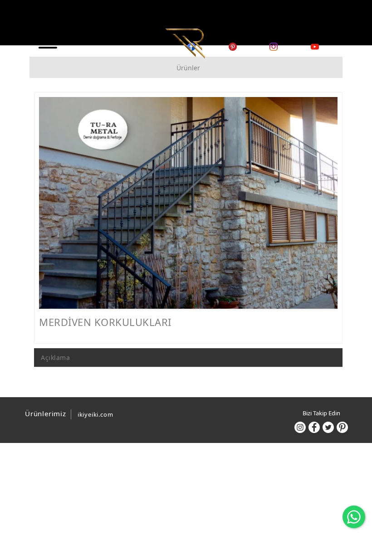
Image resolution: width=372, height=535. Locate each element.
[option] (188, 203)
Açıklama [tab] (55, 357)
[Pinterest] (342, 427)
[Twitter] (328, 427)
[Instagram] (300, 427)
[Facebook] (314, 427)
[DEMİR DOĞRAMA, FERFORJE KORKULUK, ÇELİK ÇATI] (185, 42)
